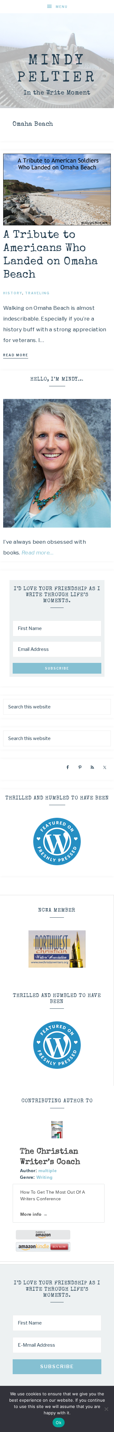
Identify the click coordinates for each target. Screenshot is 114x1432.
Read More (15, 355)
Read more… (38, 552)
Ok (58, 1422)
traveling (37, 293)
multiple (47, 1170)
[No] (106, 1409)
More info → (34, 1214)
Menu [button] (62, 7)
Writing (44, 1177)
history (12, 293)
